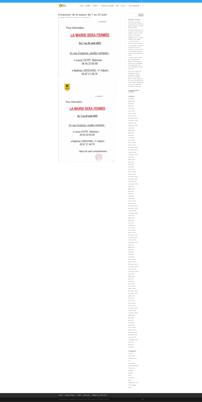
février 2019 (132, 303)
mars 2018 (131, 325)
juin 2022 (131, 220)
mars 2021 (131, 257)
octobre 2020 (132, 269)
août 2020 (131, 274)
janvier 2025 (132, 145)
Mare (129, 375)
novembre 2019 (132, 293)
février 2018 (131, 327)
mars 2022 (131, 227)
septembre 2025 (133, 125)
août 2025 (131, 128)
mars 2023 (131, 198)
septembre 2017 (133, 339)
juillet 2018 (131, 315)
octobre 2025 (132, 123)
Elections (131, 370)
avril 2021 (131, 254)
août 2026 (131, 98)
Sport (130, 380)
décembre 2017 (132, 332)
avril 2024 (131, 167)
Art (129, 360)
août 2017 (131, 342)
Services (123, 5)
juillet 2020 (131, 276)
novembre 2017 (132, 334)
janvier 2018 (131, 330)
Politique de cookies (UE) (99, 395)
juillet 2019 (131, 296)
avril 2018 (131, 322)
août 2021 (131, 244)
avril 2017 (131, 347)
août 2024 (131, 157)
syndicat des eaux (133, 382)
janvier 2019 (131, 305)
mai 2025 (131, 135)
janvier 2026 (132, 116)
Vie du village (132, 385)
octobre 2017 (132, 337)
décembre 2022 (133, 206)
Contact (60, 395)
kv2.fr (108, 399)
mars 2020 (131, 283)
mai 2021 (131, 252)
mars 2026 (131, 111)
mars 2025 (131, 140)
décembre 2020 (133, 264)
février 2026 (132, 113)
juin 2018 (131, 317)
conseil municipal (133, 365)
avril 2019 (131, 298)
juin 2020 (131, 279)
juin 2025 (131, 133)
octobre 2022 (132, 210)
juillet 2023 (131, 189)
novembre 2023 (133, 179)
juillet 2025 (131, 130)
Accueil (81, 5)
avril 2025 (131, 137)
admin (62, 17)
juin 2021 (131, 249)
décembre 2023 (133, 176)
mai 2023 (131, 193)
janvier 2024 (132, 174)
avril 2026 (131, 108)
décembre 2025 (133, 118)
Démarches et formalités (107, 5)
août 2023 (131, 186)
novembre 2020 (133, 266)
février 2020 (132, 286)
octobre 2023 (132, 181)
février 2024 (132, 171)
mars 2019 (131, 300)
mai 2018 (131, 320)
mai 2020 (131, 281)
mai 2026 (131, 106)
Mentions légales (70, 395)
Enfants (130, 373)
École (117, 5)
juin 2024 (131, 162)
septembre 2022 (133, 213)
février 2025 (132, 142)
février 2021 (131, 259)
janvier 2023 (132, 203)
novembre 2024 (133, 150)
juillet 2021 (131, 247)
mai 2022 (131, 223)
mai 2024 (131, 164)
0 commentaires (85, 17)
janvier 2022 (132, 232)
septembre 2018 (133, 313)
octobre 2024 (132, 152)
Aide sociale (131, 356)
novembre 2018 (132, 308)
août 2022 (131, 215)
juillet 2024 (131, 159)
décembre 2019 (132, 291)
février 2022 (132, 230)
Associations (131, 363)
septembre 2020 (133, 271)
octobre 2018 (132, 310)
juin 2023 (131, 191)
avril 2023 (131, 196)
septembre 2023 (133, 184)
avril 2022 (131, 225)
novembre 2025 (133, 120)
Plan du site (86, 395)
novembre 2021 (132, 237)
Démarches (131, 368)
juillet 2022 (131, 218)
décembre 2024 (133, 147)
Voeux (130, 387)
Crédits (79, 395)
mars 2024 (131, 169)
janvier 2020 (132, 288)
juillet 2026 (131, 101)
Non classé (76, 17)
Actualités (87, 5)
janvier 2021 (131, 261)
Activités (130, 353)
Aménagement (132, 358)
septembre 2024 (133, 154)
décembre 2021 (132, 235)
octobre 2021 (132, 240)
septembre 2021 (133, 242)
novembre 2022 (133, 208)
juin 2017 (131, 344)
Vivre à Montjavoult (134, 5)
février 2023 (132, 201)
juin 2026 (131, 103)
